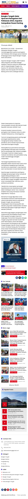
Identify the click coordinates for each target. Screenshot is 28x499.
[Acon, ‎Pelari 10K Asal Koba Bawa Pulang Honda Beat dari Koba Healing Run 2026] (7, 287)
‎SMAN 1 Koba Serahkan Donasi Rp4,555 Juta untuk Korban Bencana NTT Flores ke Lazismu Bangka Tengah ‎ (7, 323)
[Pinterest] (8, 490)
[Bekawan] (10, 2)
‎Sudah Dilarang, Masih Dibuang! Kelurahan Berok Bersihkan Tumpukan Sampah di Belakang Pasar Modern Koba (7, 308)
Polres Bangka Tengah (8, 481)
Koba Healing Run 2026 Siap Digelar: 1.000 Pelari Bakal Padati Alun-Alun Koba (19, 308)
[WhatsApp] (25, 277)
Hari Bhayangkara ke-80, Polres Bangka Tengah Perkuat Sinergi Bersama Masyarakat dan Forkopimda (16, 421)
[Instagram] (13, 490)
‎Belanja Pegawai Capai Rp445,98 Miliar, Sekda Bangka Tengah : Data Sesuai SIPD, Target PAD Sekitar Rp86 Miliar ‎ (16, 427)
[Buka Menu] (23, 2)
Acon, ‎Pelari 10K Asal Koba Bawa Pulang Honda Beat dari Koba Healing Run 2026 (7, 294)
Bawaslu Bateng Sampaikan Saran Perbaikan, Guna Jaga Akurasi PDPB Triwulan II (16, 416)
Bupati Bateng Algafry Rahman (11, 479)
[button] (26, 2)
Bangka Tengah (5, 13)
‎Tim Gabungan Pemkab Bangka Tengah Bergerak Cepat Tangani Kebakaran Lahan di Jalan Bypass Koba (20, 323)
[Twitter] (19, 277)
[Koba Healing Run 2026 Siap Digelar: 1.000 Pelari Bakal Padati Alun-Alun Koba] (21, 302)
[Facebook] (17, 277)
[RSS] (16, 490)
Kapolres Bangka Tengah (9, 268)
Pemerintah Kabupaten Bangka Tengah (13, 474)
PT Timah (3, 464)
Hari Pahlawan (10, 266)
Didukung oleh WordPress (8, 495)
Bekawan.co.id (6, 472)
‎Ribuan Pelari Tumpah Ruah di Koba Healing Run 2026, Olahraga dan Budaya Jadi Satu (21, 294)
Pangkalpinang (5, 461)
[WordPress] (10, 490)
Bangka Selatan (5, 459)
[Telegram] (22, 277)
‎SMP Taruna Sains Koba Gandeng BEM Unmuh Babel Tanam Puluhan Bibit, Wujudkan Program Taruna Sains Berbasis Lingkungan (16, 410)
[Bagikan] (25, 26)
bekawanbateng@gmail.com (11, 450)
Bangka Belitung (5, 466)
